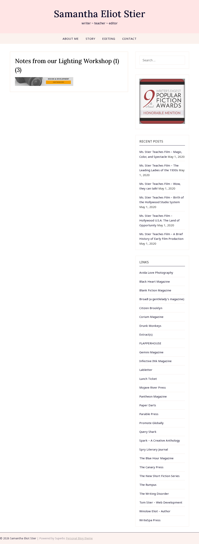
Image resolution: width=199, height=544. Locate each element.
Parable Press (148, 414)
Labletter (145, 370)
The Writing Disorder (154, 494)
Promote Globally (151, 423)
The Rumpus (147, 485)
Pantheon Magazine (153, 396)
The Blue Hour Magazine (156, 458)
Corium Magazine (151, 317)
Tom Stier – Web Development (160, 502)
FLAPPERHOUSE (150, 343)
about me (71, 39)
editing (108, 39)
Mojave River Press (152, 387)
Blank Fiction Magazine (155, 290)
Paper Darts (147, 405)
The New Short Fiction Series (159, 476)
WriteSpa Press (150, 520)
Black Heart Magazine (154, 281)
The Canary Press (151, 467)
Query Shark (147, 432)
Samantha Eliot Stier (99, 14)
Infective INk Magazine (155, 361)
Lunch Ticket (148, 379)
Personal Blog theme (79, 538)
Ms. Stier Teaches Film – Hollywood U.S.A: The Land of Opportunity (159, 220)
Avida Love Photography (156, 272)
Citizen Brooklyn (150, 308)
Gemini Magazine (151, 352)
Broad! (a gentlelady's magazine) (161, 299)
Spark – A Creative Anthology (159, 440)
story (90, 39)
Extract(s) (146, 334)
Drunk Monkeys (150, 326)
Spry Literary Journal (153, 449)
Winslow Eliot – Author (154, 511)
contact (129, 39)
